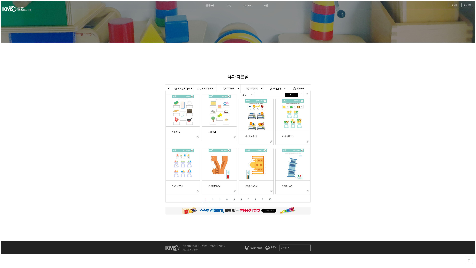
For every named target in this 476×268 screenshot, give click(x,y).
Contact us (247, 5)
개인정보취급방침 (190, 245)
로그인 (454, 5)
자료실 (228, 5)
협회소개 (210, 5)
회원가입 (467, 5)
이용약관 (203, 245)
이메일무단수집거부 (217, 245)
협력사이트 (285, 247)
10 (270, 199)
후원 (266, 5)
